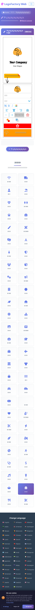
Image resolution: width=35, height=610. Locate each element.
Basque (7, 531)
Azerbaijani (30, 527)
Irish (17, 557)
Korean (18, 561)
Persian (7, 569)
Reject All (16, 606)
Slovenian (19, 578)
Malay (17, 565)
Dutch (29, 539)
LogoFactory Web (15, 4)
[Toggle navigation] (31, 4)
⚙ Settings (6, 606)
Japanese (7, 561)
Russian (18, 574)
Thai (28, 582)
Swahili (7, 582)
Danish (18, 539)
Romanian (8, 574)
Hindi (17, 552)
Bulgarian (30, 531)
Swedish (18, 582)
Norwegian (30, 565)
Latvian (29, 561)
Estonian (7, 544)
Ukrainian (19, 587)
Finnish (29, 544)
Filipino (18, 544)
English (7, 522)
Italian (29, 557)
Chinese (18, 535)
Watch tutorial (27, 21)
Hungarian (30, 552)
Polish (18, 569)
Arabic (7, 527)
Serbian (29, 574)
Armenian (19, 527)
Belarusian (19, 531)
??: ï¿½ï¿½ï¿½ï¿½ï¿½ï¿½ (18, 149)
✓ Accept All (28, 606)
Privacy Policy (10, 602)
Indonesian (8, 557)
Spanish (29, 578)
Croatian (29, 535)
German (29, 548)
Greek (6, 552)
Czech (6, 539)
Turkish (7, 587)
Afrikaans (19, 522)
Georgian (19, 548)
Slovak (7, 578)
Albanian (29, 522)
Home (7, 12)
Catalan (7, 535)
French (7, 548)
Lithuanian (8, 565)
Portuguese (30, 569)
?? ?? (12, 12)
